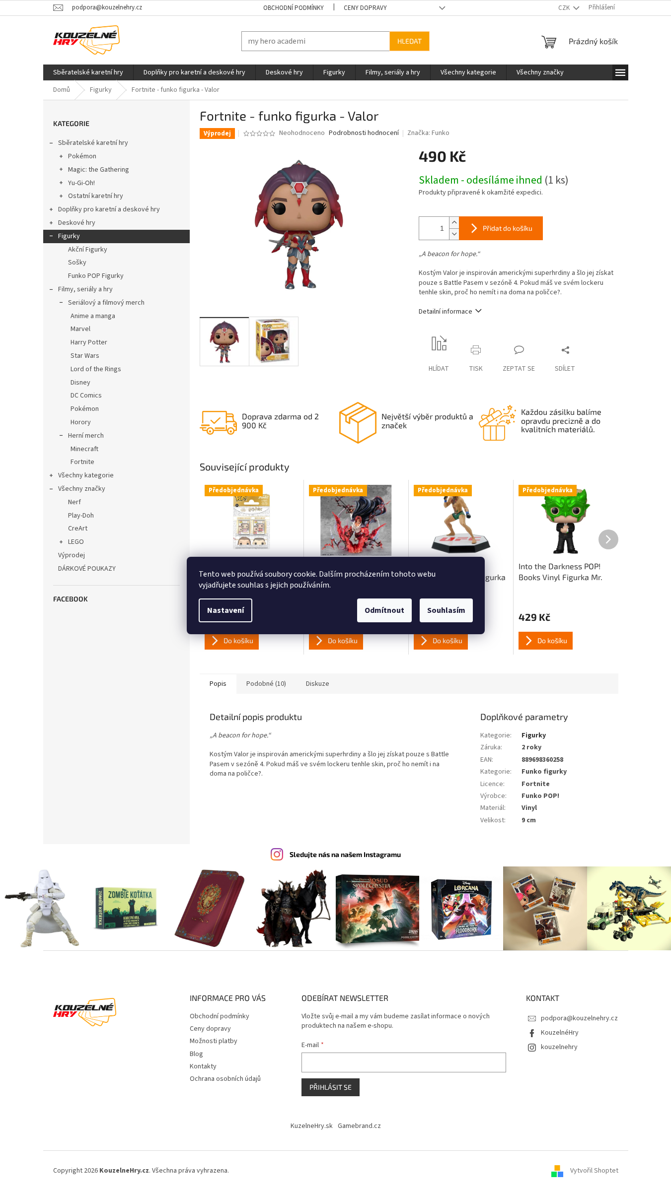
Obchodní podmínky (293, 7)
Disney (80, 383)
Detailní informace (445, 312)
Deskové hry (76, 223)
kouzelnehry (559, 1047)
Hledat (409, 41)
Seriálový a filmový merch (106, 303)
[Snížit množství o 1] (454, 234)
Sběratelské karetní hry (93, 143)
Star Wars (85, 356)
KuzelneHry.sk (312, 1126)
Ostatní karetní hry (95, 196)
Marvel (80, 329)
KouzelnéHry (560, 1033)
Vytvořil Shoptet (594, 1171)
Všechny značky (81, 489)
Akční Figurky (87, 250)
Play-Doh (81, 516)
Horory (81, 422)
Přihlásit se (330, 1087)
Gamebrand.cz (359, 1126)
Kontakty (203, 1066)
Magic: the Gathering (98, 170)
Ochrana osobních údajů (225, 1079)
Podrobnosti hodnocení (364, 133)
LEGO (76, 542)
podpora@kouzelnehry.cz (579, 1018)
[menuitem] (88, 72)
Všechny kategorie (86, 475)
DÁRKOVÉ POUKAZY (87, 569)
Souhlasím (446, 610)
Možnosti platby (213, 1041)
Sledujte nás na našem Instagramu (345, 854)
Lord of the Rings (96, 369)
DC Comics (86, 395)
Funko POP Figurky (96, 276)
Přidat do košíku (507, 228)
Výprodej (71, 555)
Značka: (428, 133)
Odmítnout (384, 610)
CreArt (77, 528)
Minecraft (84, 449)
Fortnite (82, 462)
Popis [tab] (218, 684)
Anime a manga (93, 316)
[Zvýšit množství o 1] (454, 222)
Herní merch (86, 436)
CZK (564, 7)
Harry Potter (89, 342)
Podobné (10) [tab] (266, 684)
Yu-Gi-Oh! (81, 183)
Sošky (77, 262)
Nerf (74, 502)
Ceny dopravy (365, 7)
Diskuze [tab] (317, 684)
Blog (196, 1054)
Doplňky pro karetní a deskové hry (109, 209)
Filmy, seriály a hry (85, 289)
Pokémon (82, 156)
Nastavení (225, 610)
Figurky (69, 236)
